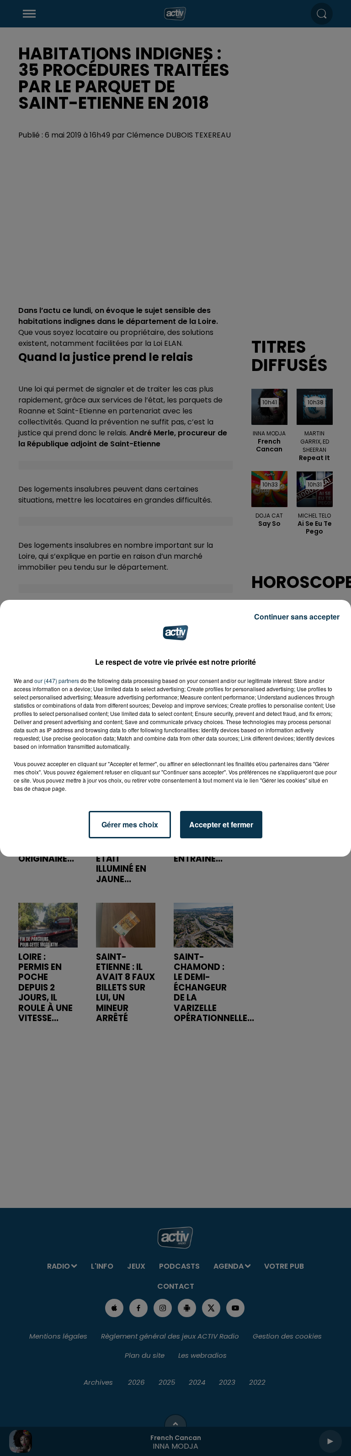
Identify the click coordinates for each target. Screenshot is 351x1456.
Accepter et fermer (221, 824)
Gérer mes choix (129, 824)
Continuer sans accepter (297, 616)
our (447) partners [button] (56, 680)
